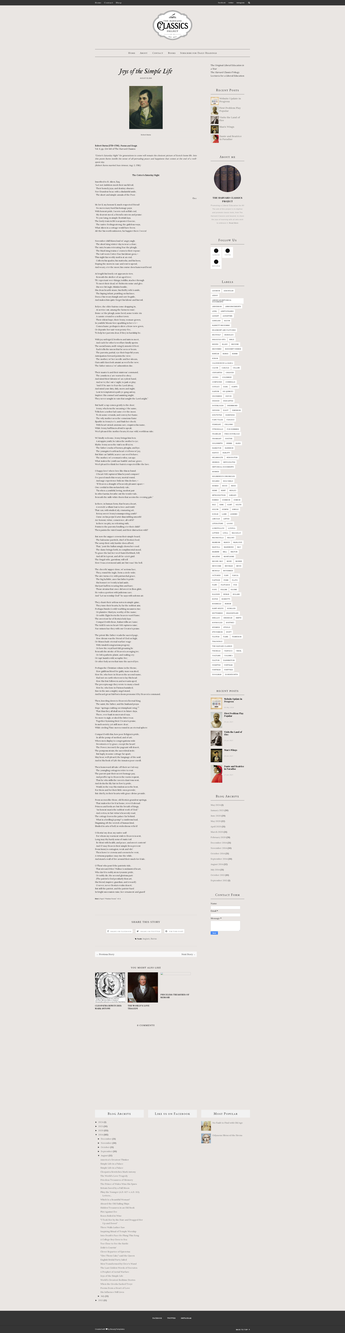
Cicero (215, 377)
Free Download (232, 434)
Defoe (228, 396)
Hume (214, 490)
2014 (101, 1134)
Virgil (239, 651)
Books (172, 52)
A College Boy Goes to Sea (113, 1239)
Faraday (230, 420)
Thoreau (216, 651)
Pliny (214, 585)
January (232, 495)
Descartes (228, 401)
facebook (216, 255)
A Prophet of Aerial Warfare (114, 1271)
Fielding (229, 424)
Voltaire (216, 656)
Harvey (215, 453)
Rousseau (216, 604)
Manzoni (216, 542)
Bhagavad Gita (219, 339)
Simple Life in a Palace (111, 1163)
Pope (214, 589)
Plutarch (225, 585)
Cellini (236, 368)
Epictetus (217, 415)
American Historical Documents (221, 301)
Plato (235, 580)
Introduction (218, 495)
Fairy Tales (217, 420)
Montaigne (229, 556)
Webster (216, 665)
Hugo (233, 486)
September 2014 (219, 858)
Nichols (216, 571)
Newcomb (216, 566)
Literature (217, 523)
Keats (238, 505)
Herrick (216, 462)
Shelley (216, 618)
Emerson (236, 410)
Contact (108, 2)
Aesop (215, 295)
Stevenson (217, 632)
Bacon (227, 321)
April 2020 (216, 826)
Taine (225, 637)
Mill (225, 552)
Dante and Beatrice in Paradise (234, 767)
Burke (225, 354)
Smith (238, 618)
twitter (228, 255)
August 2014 (217, 864)
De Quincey (228, 391)
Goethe (228, 439)
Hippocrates (229, 462)
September (217, 613)
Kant (229, 505)
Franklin (216, 434)
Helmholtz (217, 457)
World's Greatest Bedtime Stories (117, 1280)
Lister (226, 519)
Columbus (227, 377)
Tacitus (215, 637)
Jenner (215, 500)
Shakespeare (232, 613)
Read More (233, 223)
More (229, 561)
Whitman (216, 670)
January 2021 (217, 810)
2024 (101, 1122)
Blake (225, 344)
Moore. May (217, 561)
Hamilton (216, 448)
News (238, 566)
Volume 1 (228, 656)
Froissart (216, 439)
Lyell (225, 533)
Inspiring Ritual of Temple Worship (118, 1231)
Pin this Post (176, 931)
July (214, 505)
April (214, 311)
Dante (235, 387)
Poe (235, 585)
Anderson (217, 306)
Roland (236, 594)
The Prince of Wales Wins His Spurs (118, 1184)
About (144, 52)
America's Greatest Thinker (114, 1159)
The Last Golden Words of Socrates (118, 1267)
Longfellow (218, 528)
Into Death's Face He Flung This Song (119, 1235)
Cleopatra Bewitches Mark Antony (108, 1007)
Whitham (228, 665)
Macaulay (236, 533)
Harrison (229, 448)
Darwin (215, 391)
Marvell (216, 547)
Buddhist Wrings (233, 349)
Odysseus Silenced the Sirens (227, 1135)
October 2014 (218, 853)
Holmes (215, 481)
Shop (119, 2)
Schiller (231, 608)
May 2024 (216, 805)
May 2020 (216, 821)
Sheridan (228, 618)
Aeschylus (228, 291)
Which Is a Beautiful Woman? (115, 1199)
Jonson (237, 500)
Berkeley (229, 335)
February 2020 (218, 837)
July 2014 (215, 869)
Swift (229, 632)
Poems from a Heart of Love (115, 1288)
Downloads (217, 405)
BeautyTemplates (117, 1329)
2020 (101, 1130)
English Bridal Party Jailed (113, 1259)
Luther (215, 533)
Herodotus (232, 457)
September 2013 (219, 880)
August (146, 938)
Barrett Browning (221, 325)
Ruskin (228, 604)
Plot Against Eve (108, 1211)
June (222, 505)
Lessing (233, 514)
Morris (238, 561)
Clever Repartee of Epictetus (115, 1251)
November (228, 571)
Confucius (217, 382)
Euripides (230, 415)
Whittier (228, 670)
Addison (216, 291)
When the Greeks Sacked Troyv (116, 1284)
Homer (215, 486)
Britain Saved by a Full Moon (114, 1188)
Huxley (232, 490)
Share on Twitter (150, 931)
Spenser (216, 627)
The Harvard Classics (222, 646)
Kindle (235, 509)
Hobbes (215, 472)
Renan (226, 594)
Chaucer (230, 372)
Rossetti (226, 599)
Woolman (216, 674)
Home (98, 2)
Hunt (223, 490)
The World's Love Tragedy (138, 1007)
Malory (230, 538)
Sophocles (217, 622)
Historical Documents (223, 467)
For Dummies (233, 429)
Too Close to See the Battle (114, 1243)
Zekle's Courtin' (108, 1247)
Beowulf (216, 335)
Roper (215, 599)
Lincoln (216, 519)
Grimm (229, 443)
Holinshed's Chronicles (223, 476)
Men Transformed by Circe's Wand (118, 1263)
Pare (226, 575)
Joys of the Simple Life (111, 1276)
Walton (215, 660)
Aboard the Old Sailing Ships (114, 1203)
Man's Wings (230, 750)
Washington (228, 660)
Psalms (223, 589)
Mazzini (215, 552)
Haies (238, 443)
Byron (215, 358)
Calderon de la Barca (222, 363)
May (239, 547)
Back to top (242, 1330)
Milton (234, 552)
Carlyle (225, 368)
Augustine (227, 316)
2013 (101, 1300)
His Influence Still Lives (112, 1292)
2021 (101, 1126)
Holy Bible (228, 481)
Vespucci (228, 651)
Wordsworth (231, 674)
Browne (235, 344)
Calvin (215, 368)
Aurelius (216, 321)
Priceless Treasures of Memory (175, 996)
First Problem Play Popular (234, 714)
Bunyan (215, 354)
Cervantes (217, 372)
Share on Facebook (121, 931)
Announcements (233, 306)
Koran (215, 514)
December (217, 396)
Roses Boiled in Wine (111, 1215)
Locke (230, 523)
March (227, 542)
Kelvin (215, 509)
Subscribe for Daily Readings (198, 52)
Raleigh (216, 594)
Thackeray (217, 641)
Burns (154, 938)
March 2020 (217, 832)
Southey (230, 622)
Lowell (231, 528)
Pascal (235, 575)
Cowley (216, 387)
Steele (226, 627)
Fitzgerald (217, 429)
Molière (216, 556)
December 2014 (219, 842)
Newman (229, 566)
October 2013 (218, 875)
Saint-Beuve (218, 608)
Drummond (232, 405)
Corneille (230, 382)
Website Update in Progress (233, 700)
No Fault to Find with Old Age (227, 1122)
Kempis (225, 509)
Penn (226, 580)
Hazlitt (226, 453)
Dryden (215, 410)
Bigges (215, 344)
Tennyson (236, 637)
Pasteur (216, 580)
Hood (224, 486)
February (216, 424)
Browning (216, 349)
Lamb (224, 514)
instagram (216, 266)
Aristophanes (227, 311)
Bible (231, 339)
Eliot (225, 410)
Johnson (226, 500)
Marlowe (237, 542)
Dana (225, 387)
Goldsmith (217, 443)
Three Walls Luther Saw (112, 1227)
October (216, 575)
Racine (234, 589)
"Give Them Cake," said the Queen (117, 1255)
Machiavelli (218, 538)
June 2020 (216, 815)
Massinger (229, 547)
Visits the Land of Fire (233, 733)
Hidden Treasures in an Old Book (117, 1207)
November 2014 (219, 848)
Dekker (215, 401)
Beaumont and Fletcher (224, 330)
